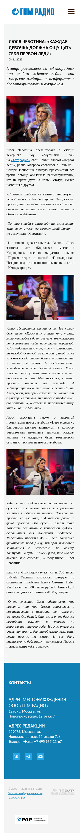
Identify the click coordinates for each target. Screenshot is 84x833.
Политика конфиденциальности (25, 793)
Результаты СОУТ (17, 798)
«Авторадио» (20, 160)
